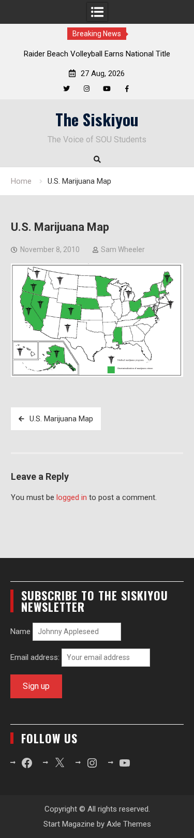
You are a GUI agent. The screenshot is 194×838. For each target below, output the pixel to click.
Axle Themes (129, 824)
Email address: (36, 657)
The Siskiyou (97, 119)
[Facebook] (127, 89)
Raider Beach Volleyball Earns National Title (97, 53)
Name (20, 631)
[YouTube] (107, 89)
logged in (71, 497)
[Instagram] (87, 89)
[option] (97, 54)
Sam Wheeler (123, 249)
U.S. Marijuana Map (61, 418)
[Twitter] (66, 89)
